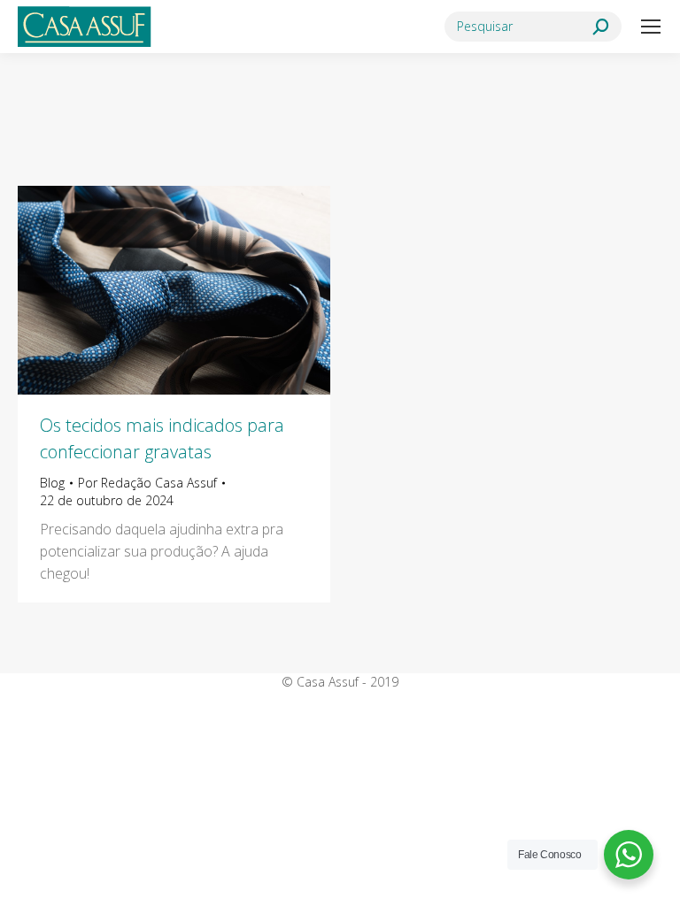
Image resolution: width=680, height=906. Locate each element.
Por (147, 482)
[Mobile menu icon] (650, 26)
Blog (52, 482)
